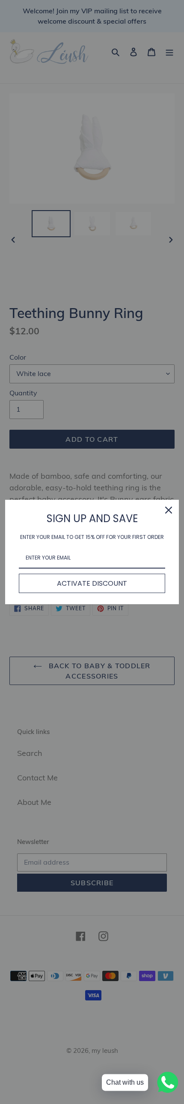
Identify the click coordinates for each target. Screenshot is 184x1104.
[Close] (168, 510)
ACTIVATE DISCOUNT (92, 583)
